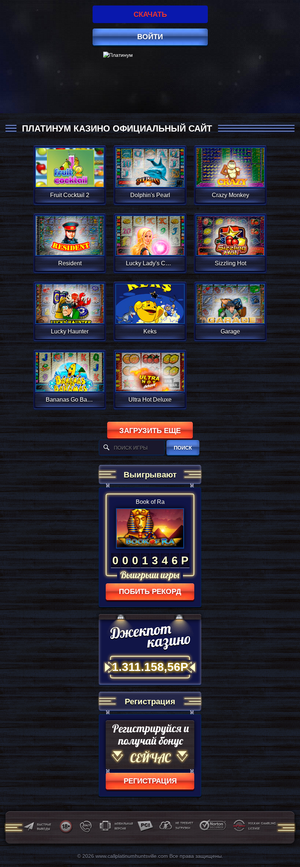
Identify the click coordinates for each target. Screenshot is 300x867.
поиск (183, 448)
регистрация (150, 781)
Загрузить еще (150, 431)
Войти (150, 37)
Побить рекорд (150, 591)
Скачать (150, 14)
